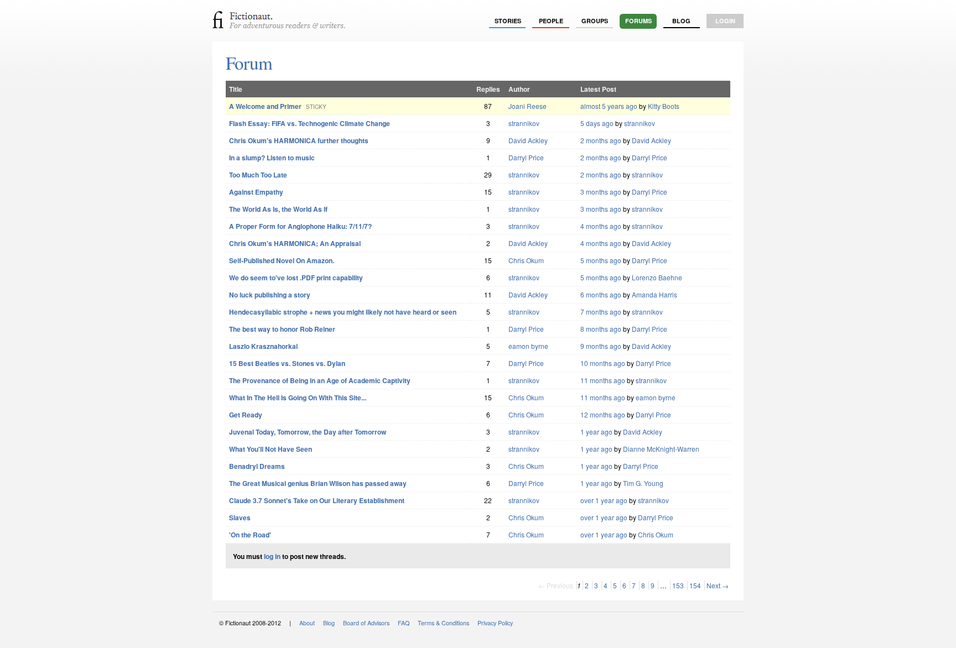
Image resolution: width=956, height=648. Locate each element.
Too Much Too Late (258, 175)
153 (678, 585)
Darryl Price (526, 157)
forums (638, 21)
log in (272, 556)
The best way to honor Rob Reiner (282, 329)
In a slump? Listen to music (272, 158)
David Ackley (528, 140)
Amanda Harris (654, 294)
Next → (717, 585)
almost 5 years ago (608, 106)
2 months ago (600, 140)
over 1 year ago (603, 500)
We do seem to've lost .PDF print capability (296, 278)
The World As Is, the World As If (278, 209)
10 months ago (602, 363)
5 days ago (597, 123)
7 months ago (600, 311)
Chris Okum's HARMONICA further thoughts (298, 140)
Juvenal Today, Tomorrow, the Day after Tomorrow (307, 432)
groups (594, 21)
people (551, 21)
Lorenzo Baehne (657, 277)
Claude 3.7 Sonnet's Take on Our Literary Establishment (316, 500)
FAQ (403, 623)
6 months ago (600, 294)
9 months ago (600, 346)
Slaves (240, 517)
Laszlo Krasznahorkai (263, 346)
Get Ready (245, 415)
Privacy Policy (495, 623)
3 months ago (600, 191)
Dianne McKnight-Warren (661, 448)
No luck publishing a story (269, 295)
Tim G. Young (643, 483)
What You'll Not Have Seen (270, 449)
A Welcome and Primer (265, 106)
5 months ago (600, 260)
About (307, 623)
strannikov (523, 123)
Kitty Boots (663, 106)
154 (695, 585)
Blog (681, 21)
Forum (249, 62)
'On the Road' (250, 535)
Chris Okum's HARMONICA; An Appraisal (295, 243)
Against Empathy (256, 192)
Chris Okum (526, 260)
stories (508, 21)
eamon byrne (528, 346)
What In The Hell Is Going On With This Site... (297, 398)
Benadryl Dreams (257, 466)
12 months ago (602, 414)
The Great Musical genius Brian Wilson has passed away (318, 483)
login (725, 21)
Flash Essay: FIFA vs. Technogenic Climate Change (309, 123)
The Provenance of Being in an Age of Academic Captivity (320, 380)
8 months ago (600, 328)
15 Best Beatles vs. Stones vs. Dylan (287, 363)
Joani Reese (527, 106)
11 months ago (602, 380)
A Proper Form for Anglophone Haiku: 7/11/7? (300, 226)
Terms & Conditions (443, 623)
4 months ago (600, 226)
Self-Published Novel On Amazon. (281, 260)
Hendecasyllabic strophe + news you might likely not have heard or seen (342, 312)
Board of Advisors (366, 623)
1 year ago (596, 431)
